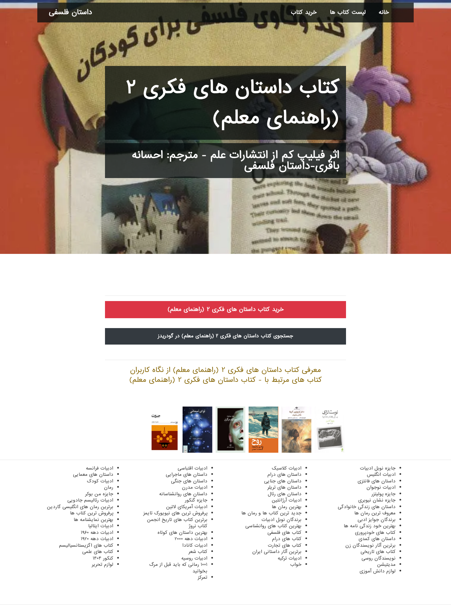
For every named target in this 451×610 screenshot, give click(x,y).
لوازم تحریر (102, 564)
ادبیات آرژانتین (286, 500)
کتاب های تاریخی (378, 551)
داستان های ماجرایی (186, 474)
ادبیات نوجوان (381, 487)
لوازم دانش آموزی (378, 571)
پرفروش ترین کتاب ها (91, 513)
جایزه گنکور (196, 500)
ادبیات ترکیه (289, 558)
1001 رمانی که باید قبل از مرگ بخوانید (178, 568)
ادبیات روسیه (194, 558)
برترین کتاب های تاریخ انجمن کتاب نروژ (177, 523)
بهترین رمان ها (286, 506)
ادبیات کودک (100, 481)
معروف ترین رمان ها (375, 513)
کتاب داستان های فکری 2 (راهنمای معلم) (232, 103)
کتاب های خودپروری (375, 532)
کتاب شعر (198, 551)
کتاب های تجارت (284, 545)
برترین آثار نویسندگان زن (370, 545)
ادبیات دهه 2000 (191, 538)
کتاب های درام (286, 538)
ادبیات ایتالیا (100, 526)
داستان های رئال (284, 494)
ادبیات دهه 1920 (97, 538)
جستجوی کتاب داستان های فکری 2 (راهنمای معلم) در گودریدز (225, 336)
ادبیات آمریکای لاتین (186, 506)
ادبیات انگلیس (381, 474)
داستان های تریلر (284, 487)
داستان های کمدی (377, 538)
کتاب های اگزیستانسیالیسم (86, 545)
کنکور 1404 (103, 558)
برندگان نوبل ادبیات (281, 519)
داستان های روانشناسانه (183, 494)
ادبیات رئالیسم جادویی (90, 500)
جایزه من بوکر (99, 494)
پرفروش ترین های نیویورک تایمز (175, 513)
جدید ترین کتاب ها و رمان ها (271, 513)
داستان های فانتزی (377, 481)
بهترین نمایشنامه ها (93, 519)
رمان (108, 487)
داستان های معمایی (93, 474)
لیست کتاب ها (347, 12)
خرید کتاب (304, 12)
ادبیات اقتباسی (192, 468)
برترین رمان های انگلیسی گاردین (80, 506)
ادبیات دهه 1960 (97, 532)
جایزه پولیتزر (383, 494)
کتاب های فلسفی (284, 532)
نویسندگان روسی (379, 558)
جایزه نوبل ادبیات (378, 468)
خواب (295, 564)
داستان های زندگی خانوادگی (367, 506)
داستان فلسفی (70, 12)
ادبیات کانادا (194, 545)
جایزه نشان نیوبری (377, 500)
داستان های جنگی (189, 481)
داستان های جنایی (282, 481)
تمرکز (202, 577)
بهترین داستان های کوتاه (182, 532)
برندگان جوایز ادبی (377, 519)
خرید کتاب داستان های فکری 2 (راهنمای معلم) (226, 309)
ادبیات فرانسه (99, 468)
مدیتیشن (386, 564)
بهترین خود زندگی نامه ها (370, 526)
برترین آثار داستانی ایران (276, 551)
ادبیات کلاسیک (286, 468)
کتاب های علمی (97, 551)
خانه (384, 12)
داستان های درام (284, 474)
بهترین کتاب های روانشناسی (273, 526)
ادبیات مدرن (194, 487)
